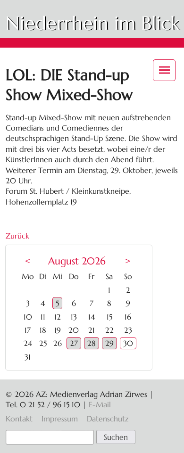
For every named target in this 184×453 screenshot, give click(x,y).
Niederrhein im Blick (92, 23)
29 (109, 343)
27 (74, 343)
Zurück (17, 235)
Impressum (60, 418)
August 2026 (77, 261)
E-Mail (100, 404)
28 (91, 343)
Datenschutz (107, 418)
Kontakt (19, 418)
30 (128, 343)
